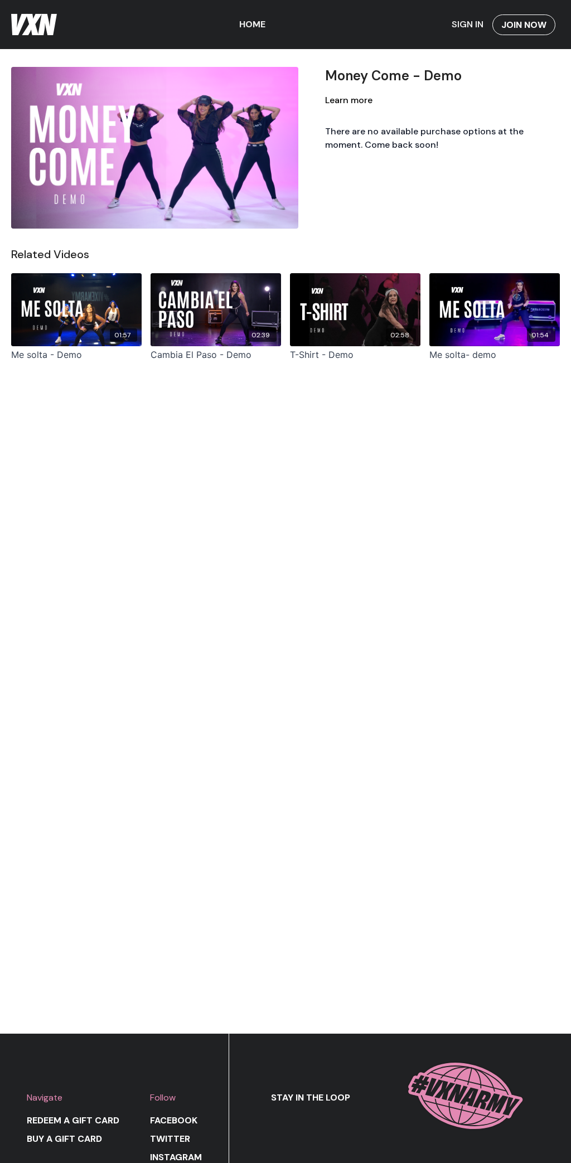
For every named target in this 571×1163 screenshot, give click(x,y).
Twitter (170, 1139)
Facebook (173, 1120)
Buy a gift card (64, 1139)
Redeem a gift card (73, 1120)
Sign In (467, 24)
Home (252, 24)
